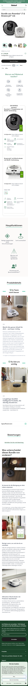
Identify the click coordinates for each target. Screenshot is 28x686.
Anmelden (19, 2)
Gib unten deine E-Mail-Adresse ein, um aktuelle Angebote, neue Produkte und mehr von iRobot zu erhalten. (14, 630)
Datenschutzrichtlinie (20, 645)
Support (4, 660)
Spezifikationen (6, 424)
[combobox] (14, 9)
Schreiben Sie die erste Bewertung (14, 442)
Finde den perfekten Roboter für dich (12, 656)
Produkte (4, 651)
